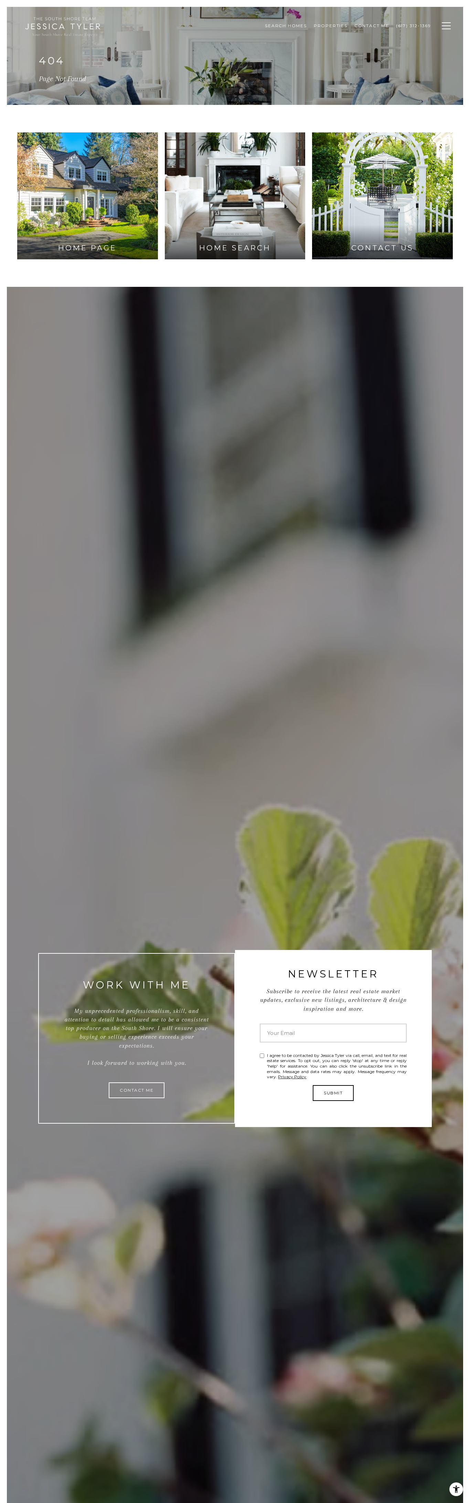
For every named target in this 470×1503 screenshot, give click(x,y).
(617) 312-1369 (413, 25)
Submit (333, 1092)
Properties (331, 25)
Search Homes (286, 25)
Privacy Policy (292, 1076)
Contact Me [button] (136, 1090)
